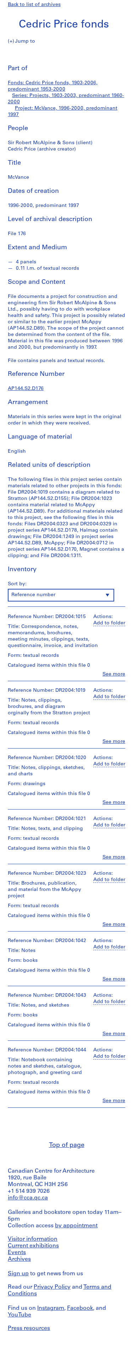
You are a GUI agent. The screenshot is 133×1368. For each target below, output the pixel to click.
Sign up (18, 1274)
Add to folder (109, 623)
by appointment (76, 1226)
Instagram (50, 1308)
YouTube (19, 1315)
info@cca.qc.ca (28, 1198)
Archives (19, 1259)
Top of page (66, 1145)
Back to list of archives (34, 4)
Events (17, 1253)
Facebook (80, 1308)
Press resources (29, 1328)
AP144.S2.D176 (26, 388)
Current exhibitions (33, 1246)
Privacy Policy (52, 1287)
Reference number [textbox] (33, 595)
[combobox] (61, 595)
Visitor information (32, 1239)
